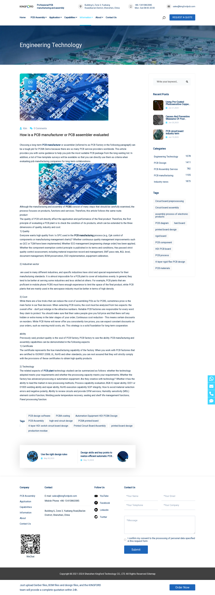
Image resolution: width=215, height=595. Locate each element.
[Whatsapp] (211, 379)
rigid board (160, 236)
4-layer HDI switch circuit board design (48, 425)
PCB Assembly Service (172, 169)
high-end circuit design (61, 420)
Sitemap (151, 573)
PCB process (162, 255)
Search (158, 29)
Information (85, 17)
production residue (38, 430)
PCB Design (172, 162)
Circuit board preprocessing (169, 201)
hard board (179, 223)
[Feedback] (211, 400)
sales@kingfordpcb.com (184, 6)
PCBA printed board (88, 420)
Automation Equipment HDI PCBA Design (96, 415)
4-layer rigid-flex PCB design (170, 261)
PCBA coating (63, 415)
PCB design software (39, 415)
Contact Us (111, 17)
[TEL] (211, 393)
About (98, 17)
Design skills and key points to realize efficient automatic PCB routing (96, 454)
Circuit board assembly (167, 207)
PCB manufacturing (172, 175)
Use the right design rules (54, 454)
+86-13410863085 (143, 5)
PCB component (163, 242)
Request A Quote (182, 17)
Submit (136, 549)
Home (23, 17)
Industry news (172, 181)
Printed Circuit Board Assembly (90, 425)
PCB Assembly (38, 17)
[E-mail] (211, 386)
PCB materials (162, 268)
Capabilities (69, 17)
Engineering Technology (172, 156)
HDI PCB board (163, 248)
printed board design (122, 425)
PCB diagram (162, 223)
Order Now (182, 587)
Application (54, 17)
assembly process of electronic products (171, 215)
